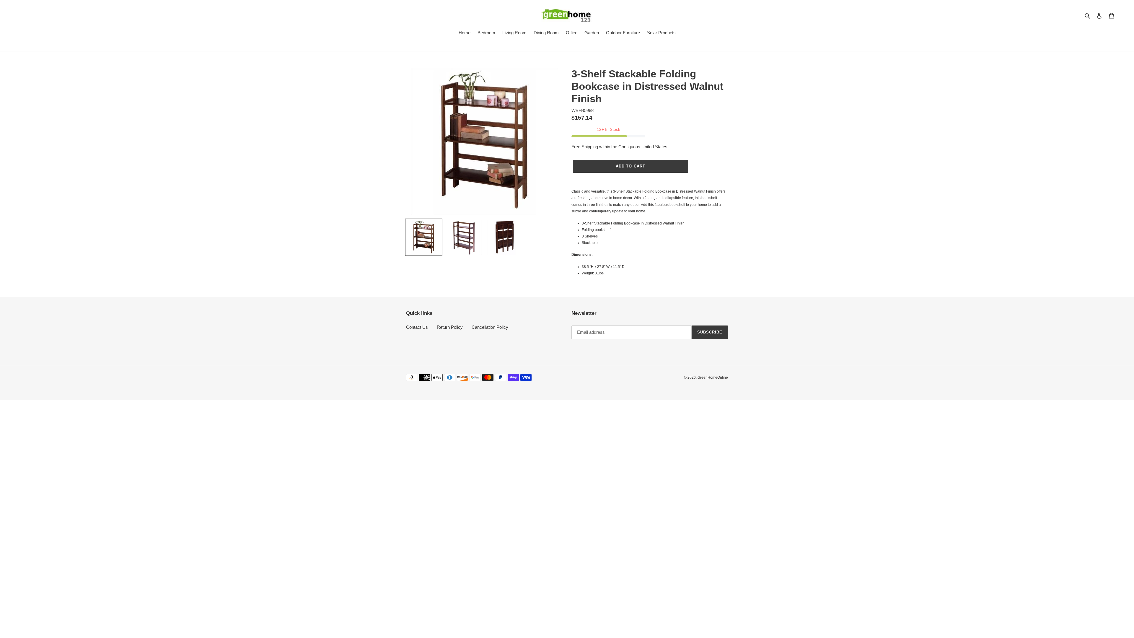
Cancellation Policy (490, 327)
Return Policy (450, 327)
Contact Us (417, 327)
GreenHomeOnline (713, 377)
